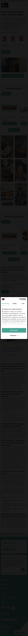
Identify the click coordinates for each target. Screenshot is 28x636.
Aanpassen (13, 335)
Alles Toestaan (14, 330)
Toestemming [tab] (5, 303)
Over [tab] (23, 303)
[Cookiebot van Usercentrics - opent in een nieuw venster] (19, 299)
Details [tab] (14, 303)
